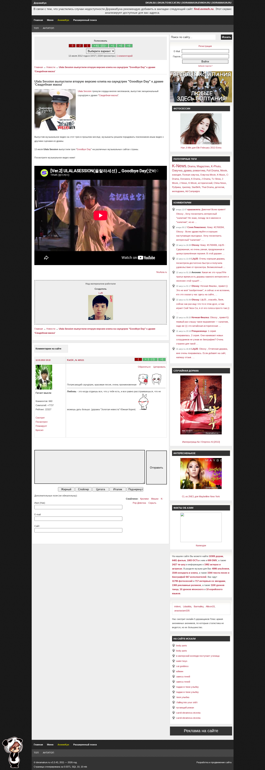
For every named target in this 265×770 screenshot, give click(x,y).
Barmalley (199, 606)
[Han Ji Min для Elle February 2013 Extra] (201, 143)
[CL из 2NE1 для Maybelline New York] (201, 488)
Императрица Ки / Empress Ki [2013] (201, 442)
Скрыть (152, 503)
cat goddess (182, 666)
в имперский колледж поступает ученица (197, 656)
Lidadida (187, 606)
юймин (179, 671)
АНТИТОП (48, 28)
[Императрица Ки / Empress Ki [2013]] (201, 433)
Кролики (144, 498)
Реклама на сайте (201, 730)
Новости (50, 67)
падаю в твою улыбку (187, 687)
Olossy (195, 245)
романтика (199, 170)
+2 (120, 45)
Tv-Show (216, 179)
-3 (72, 45)
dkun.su (151, 2)
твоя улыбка (182, 697)
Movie (223, 170)
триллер (186, 187)
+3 (128, 45)
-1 (87, 45)
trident (177, 606)
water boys (181, 661)
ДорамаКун (40, 3)
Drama (191, 166)
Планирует (41, 426)
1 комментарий (124, 56)
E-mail (37, 514)
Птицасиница (199, 331)
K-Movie (192, 183)
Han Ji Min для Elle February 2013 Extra (201, 147)
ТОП (36, 28)
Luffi (101, 293)
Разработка (202, 762)
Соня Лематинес (196, 227)
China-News (220, 183)
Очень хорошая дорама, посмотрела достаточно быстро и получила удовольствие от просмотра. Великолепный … (200, 262)
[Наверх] (12, 752)
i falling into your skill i (187, 702)
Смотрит (40, 417)
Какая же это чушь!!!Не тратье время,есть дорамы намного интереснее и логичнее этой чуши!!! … (202, 276)
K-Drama (195, 179)
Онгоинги (185, 179)
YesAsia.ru (161, 272)
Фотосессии (181, 108)
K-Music (221, 174)
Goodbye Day (84, 149)
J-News (183, 183)
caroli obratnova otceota (188, 712)
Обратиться (144, 367)
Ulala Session (85, 91)
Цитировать (159, 367)
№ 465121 (79, 360)
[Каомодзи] (201, 541)
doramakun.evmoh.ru (196, 2)
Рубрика (176, 187)
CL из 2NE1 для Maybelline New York (201, 496)
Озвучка (177, 170)
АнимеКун (63, 20)
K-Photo (216, 166)
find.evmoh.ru (204, 9)
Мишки (154, 498)
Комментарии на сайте (48, 348)
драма (188, 170)
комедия (176, 174)
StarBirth (196, 187)
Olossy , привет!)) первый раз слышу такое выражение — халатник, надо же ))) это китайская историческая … (202, 321)
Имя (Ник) (39, 503)
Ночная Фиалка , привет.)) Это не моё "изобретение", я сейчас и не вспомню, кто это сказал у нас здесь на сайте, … (203, 290)
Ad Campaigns (192, 191)
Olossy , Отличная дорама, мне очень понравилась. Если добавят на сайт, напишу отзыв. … (202, 353)
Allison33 (210, 606)
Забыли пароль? (205, 66)
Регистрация (205, 46)
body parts (181, 645)
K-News (179, 166)
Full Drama (213, 170)
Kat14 (70, 360)
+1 (112, 45)
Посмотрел (41, 422)
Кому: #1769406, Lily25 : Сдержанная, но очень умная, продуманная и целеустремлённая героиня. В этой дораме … (200, 249)
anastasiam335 (182, 610)
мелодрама (178, 191)
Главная (38, 20)
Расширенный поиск (85, 20)
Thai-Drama (208, 187)
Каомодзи (201, 545)
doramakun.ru (221, 2)
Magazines (203, 166)
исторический (205, 183)
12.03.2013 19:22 (43, 360)
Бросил (39, 430)
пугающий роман (185, 707)
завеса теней (183, 676)
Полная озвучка (190, 174)
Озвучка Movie (208, 174)
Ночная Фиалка (200, 317)
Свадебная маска (108, 95)
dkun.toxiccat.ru (169, 2)
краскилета (193, 209)
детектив (219, 187)
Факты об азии (183, 508)
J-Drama (205, 179)
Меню (50, 20)
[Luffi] (100, 319)
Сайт (37, 526)
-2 (79, 45)
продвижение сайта (221, 762)
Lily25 (195, 258)
